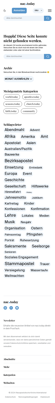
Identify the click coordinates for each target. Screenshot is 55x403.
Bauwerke (12, 154)
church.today (33, 103)
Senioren (10, 252)
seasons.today (12, 103)
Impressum (45, 397)
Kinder (29, 203)
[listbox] (38, 10)
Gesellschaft (15, 186)
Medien (44, 216)
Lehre (10, 215)
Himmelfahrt (13, 192)
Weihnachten (14, 276)
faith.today (11, 111)
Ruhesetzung (29, 240)
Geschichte (14, 180)
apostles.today (31, 96)
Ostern (37, 228)
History (29, 192)
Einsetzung (14, 167)
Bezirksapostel (19, 161)
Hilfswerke (40, 186)
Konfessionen (15, 209)
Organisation (15, 228)
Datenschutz (10, 397)
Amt (44, 137)
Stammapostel (19, 264)
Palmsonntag (13, 234)
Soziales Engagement (21, 257)
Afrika (10, 137)
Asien (31, 143)
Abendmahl (14, 130)
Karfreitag (11, 203)
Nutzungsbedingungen (28, 397)
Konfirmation (40, 209)
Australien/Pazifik (18, 149)
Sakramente (15, 246)
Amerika (28, 137)
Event (27, 174)
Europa (11, 174)
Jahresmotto (15, 197)
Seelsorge (41, 246)
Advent (35, 130)
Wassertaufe (39, 270)
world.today (11, 96)
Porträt (9, 240)
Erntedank (35, 167)
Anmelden (19, 10)
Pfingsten (35, 234)
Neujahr (26, 222)
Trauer (45, 264)
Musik (10, 222)
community (29, 111)
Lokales (27, 215)
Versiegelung (15, 270)
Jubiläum (37, 198)
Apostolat (13, 143)
